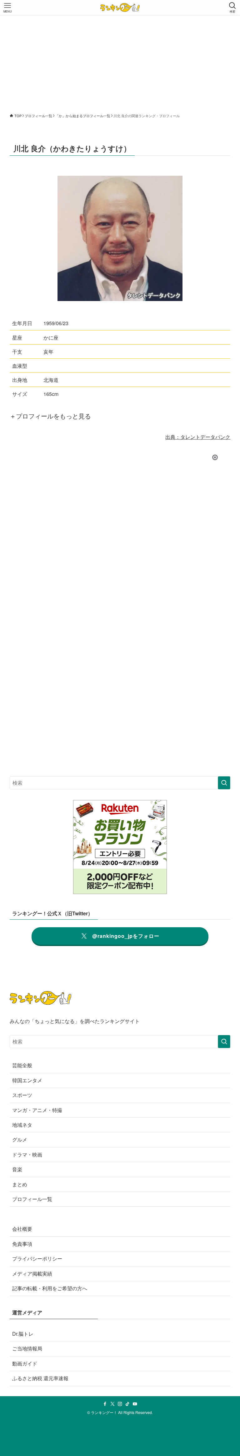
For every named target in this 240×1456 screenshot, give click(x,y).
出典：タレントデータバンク (197, 436)
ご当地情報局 (27, 1348)
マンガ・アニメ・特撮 (37, 1110)
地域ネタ (22, 1124)
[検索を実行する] (224, 782)
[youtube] (135, 1404)
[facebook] (105, 1404)
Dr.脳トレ (22, 1333)
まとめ (19, 1184)
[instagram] (120, 1404)
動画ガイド (24, 1363)
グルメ (19, 1139)
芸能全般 (22, 1065)
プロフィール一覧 (32, 1199)
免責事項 (22, 1243)
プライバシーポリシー (37, 1258)
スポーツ (22, 1095)
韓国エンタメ (27, 1080)
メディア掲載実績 (32, 1273)
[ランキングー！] (120, 7)
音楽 (17, 1169)
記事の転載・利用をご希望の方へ (49, 1288)
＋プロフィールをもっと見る (50, 415)
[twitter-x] (112, 1404)
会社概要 (22, 1228)
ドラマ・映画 (27, 1154)
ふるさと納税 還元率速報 (40, 1378)
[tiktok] (127, 1404)
